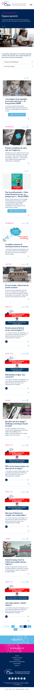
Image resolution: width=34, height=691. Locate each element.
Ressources (17, 659)
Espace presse (17, 663)
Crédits (27, 689)
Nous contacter (17, 640)
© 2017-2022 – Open (10, 689)
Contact (17, 665)
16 (15, 629)
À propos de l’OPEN (17, 657)
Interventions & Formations (17, 661)
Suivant (21, 629)
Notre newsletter (17, 648)
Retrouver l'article (18, 114)
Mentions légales (20, 689)
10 (29, 626)
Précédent (6, 626)
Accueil (3, 26)
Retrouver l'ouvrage (18, 211)
